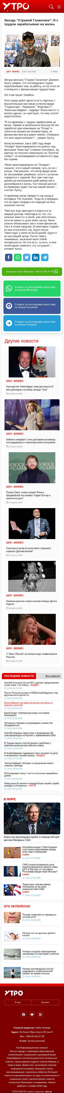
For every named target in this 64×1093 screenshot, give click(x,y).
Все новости (53, 676)
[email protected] (36, 1041)
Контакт (45, 1002)
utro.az (48, 1091)
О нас (18, 1002)
